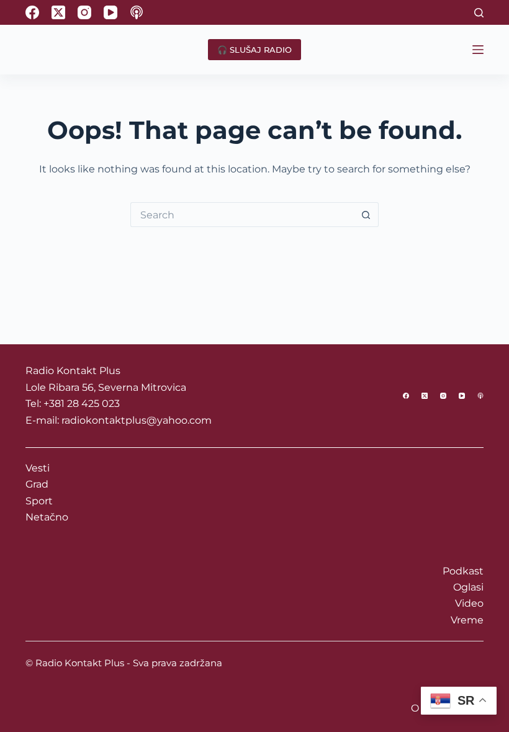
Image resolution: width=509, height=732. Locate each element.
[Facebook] (32, 12)
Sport (39, 501)
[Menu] (478, 49)
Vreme (467, 620)
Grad (36, 484)
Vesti (37, 468)
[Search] (479, 12)
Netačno (46, 517)
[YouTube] (110, 12)
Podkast (463, 571)
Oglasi (468, 587)
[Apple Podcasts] (136, 12)
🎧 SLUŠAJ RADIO (254, 50)
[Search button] (366, 214)
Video (469, 603)
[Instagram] (84, 12)
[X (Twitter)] (58, 12)
